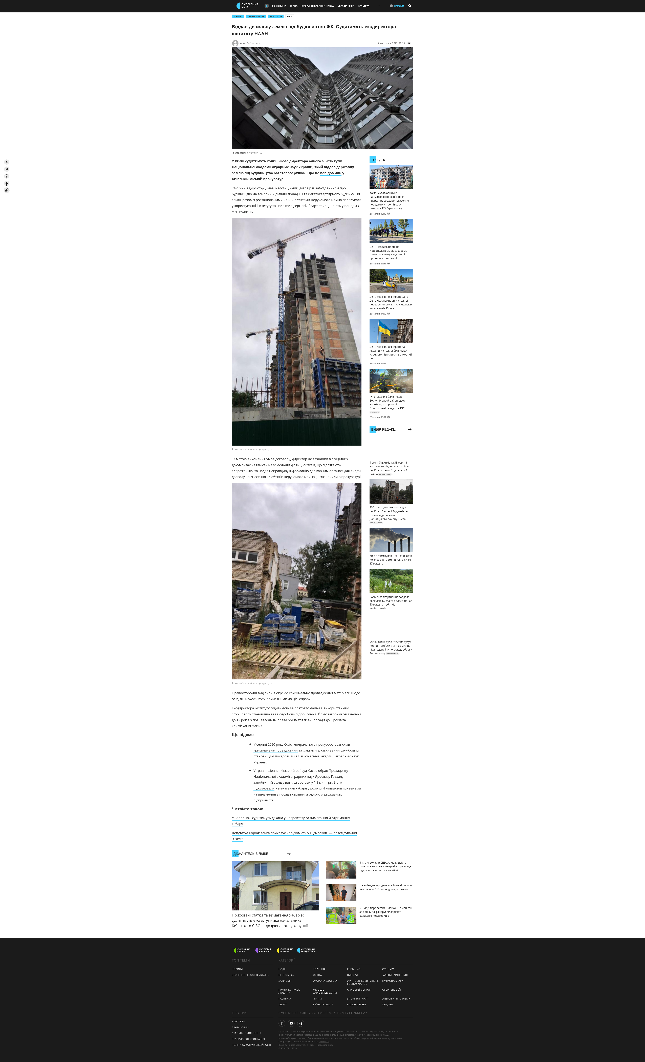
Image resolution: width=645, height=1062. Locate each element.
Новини (237, 969)
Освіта (317, 974)
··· (378, 6)
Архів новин (240, 1027)
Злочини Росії (357, 998)
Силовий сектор (359, 989)
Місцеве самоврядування (325, 991)
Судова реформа (256, 16)
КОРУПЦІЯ (238, 16)
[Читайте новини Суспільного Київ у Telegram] (300, 1023)
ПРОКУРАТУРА (276, 16)
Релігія (317, 998)
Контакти (238, 1021)
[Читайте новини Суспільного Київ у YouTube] (291, 1023)
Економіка (286, 974)
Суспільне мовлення (246, 1033)
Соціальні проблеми (396, 998)
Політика (285, 998)
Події (289, 16)
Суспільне (324, 1041)
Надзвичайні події (395, 974)
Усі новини (279, 5)
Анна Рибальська (250, 43)
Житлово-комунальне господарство (363, 982)
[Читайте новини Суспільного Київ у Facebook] (281, 1023)
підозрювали (263, 788)
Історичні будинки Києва (318, 5)
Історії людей (391, 989)
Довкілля (285, 980)
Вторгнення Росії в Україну (250, 974)
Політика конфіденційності (251, 1044)
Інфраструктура (392, 980)
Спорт (282, 1004)
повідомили (330, 173)
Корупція (319, 969)
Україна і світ (346, 5)
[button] (7, 162)
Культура (363, 5)
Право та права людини (289, 991)
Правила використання (248, 1038)
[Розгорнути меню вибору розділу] (267, 6)
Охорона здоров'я (325, 980)
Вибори (352, 974)
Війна (293, 5)
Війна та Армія (323, 1004)
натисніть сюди (325, 1044)
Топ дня (387, 1004)
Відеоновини (356, 1004)
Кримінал (354, 969)
